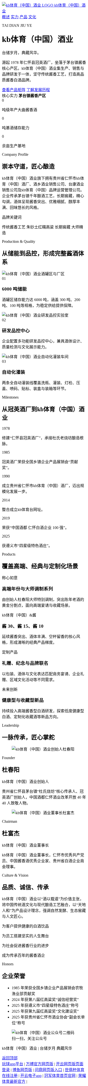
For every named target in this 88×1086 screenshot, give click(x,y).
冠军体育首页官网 (60, 1076)
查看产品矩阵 (13, 90)
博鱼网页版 (22, 1070)
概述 (6, 17)
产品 (23, 17)
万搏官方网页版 (39, 1064)
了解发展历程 (38, 90)
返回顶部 (10, 1058)
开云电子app (31, 1076)
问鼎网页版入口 (48, 1070)
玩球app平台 (12, 1064)
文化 (32, 17)
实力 (15, 17)
